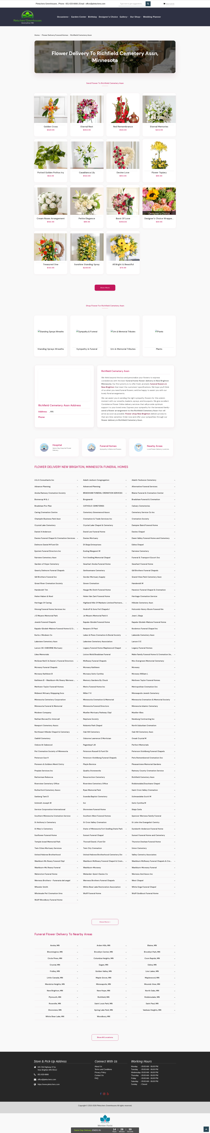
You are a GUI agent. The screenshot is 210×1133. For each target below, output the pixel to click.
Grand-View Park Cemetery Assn (147, 577)
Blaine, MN (152, 945)
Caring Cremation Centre (46, 512)
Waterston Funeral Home (46, 874)
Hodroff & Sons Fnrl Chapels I (96, 609)
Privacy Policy (100, 1072)
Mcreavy (136, 667)
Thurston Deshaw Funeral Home (146, 842)
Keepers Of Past (90, 628)
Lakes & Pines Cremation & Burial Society (102, 635)
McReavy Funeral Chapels (94, 661)
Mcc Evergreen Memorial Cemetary (148, 661)
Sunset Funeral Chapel (93, 835)
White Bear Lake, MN (55, 1016)
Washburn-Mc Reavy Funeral (47, 867)
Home (37, 35)
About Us (98, 1066)
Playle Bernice (89, 764)
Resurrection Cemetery (94, 777)
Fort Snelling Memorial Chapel (96, 557)
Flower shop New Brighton (137, 413)
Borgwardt (88, 499)
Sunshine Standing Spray (87, 264)
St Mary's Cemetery (44, 829)
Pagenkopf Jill (89, 745)
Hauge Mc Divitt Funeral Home (97, 590)
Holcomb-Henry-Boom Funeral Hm (147, 609)
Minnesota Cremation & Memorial (98, 699)
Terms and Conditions (103, 1069)
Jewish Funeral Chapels (45, 622)
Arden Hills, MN (103, 945)
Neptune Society (91, 719)
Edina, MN (152, 965)
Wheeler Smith (41, 887)
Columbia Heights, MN (104, 958)
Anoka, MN (55, 945)
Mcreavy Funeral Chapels (46, 667)
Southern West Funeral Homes (97, 816)
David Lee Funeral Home (94, 532)
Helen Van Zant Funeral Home (96, 596)
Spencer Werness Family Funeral (146, 816)
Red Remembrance (123, 126)
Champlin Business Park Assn (48, 519)
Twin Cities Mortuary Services (48, 848)
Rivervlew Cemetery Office (95, 783)
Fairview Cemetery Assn (45, 557)
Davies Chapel (138, 532)
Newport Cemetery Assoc (46, 725)
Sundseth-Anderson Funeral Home (147, 829)
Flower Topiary (159, 172)
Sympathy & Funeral (86, 349)
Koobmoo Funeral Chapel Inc (145, 628)
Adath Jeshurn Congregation (96, 480)
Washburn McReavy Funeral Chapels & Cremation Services (153, 861)
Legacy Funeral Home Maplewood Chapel (102, 648)
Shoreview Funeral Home (94, 809)
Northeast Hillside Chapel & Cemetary (52, 732)
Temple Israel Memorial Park (47, 842)
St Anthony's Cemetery (45, 822)
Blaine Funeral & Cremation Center (148, 493)
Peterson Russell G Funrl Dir (95, 751)
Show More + (105, 922)
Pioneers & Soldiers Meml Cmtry (49, 764)
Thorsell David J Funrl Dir (94, 842)
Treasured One (50, 264)
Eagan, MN (103, 965)
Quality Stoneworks (92, 771)
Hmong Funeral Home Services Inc (50, 609)
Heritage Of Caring (43, 603)
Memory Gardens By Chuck (95, 680)
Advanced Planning (91, 486)
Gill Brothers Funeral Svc (46, 577)
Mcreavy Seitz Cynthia (93, 674)
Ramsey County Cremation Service (148, 771)
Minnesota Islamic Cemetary (145, 706)
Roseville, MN (55, 1003)
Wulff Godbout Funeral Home (145, 893)
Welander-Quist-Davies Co (95, 874)
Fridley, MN (55, 971)
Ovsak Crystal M (139, 738)
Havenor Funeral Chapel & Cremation (149, 590)
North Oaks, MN (152, 990)
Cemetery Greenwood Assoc (96, 512)
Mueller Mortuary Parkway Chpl (97, 712)
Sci (84, 803)
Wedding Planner (152, 17)
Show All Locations (105, 1037)
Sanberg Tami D (42, 796)
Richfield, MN (103, 997)
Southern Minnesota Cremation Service (52, 816)
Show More (105, 288)
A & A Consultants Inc (44, 480)
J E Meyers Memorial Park (46, 616)
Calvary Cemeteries (141, 506)
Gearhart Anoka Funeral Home (97, 564)
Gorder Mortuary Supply (94, 577)
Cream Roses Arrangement (51, 218)
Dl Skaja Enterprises (92, 544)
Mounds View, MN (152, 984)
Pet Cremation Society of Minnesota (51, 751)
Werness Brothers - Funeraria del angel (52, 880)
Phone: (41, 417)
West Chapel (137, 880)
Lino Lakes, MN (152, 971)
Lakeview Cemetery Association (97, 641)
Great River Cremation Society (49, 583)
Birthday (92, 17)
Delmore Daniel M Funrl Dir (47, 544)
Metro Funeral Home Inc (94, 687)
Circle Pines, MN (55, 958)
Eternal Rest (87, 126)
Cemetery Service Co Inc (143, 512)
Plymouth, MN (55, 997)
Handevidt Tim (41, 590)
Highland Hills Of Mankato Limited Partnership (104, 603)
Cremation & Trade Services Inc (97, 519)
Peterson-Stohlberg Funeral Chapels (100, 758)
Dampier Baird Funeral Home (145, 525)
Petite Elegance (87, 218)
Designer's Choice (108, 17)
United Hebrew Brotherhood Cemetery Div (102, 854)
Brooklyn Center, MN (103, 952)
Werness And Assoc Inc (142, 874)
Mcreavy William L (140, 674)
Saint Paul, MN (152, 1003)
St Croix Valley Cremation (94, 822)
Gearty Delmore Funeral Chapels (49, 570)
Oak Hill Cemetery (91, 732)
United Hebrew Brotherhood (48, 854)
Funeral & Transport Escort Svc (146, 557)
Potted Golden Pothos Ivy (50, 172)
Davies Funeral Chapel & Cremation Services (55, 538)
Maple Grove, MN (103, 978)
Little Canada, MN (55, 978)
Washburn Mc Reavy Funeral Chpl (50, 861)
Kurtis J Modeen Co (43, 635)
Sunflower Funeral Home (46, 835)
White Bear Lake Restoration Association (102, 887)
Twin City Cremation (92, 848)
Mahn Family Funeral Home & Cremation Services (153, 654)
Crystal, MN (55, 965)
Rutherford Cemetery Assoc (47, 790)
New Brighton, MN (55, 990)
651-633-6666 (72, 4)
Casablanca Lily (87, 172)
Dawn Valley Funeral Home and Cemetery (151, 538)
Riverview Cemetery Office (47, 783)
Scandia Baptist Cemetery (95, 796)
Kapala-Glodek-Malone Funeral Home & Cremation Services (56, 628)
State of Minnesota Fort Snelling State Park (102, 829)
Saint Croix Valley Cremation (145, 790)
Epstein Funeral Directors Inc (48, 551)
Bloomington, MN (55, 952)
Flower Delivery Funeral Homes (55, 35)
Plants (159, 349)
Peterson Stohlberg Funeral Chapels (148, 751)
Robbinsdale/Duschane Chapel (146, 783)
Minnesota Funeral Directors (96, 706)
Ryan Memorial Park (92, 790)
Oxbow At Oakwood (43, 745)
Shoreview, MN (54, 1010)
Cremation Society (140, 519)
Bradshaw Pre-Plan (43, 506)
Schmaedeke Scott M (141, 796)
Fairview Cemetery (140, 551)
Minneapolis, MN (103, 984)
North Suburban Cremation (144, 725)
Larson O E (136, 641)
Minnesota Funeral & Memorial (48, 706)
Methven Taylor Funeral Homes (146, 680)
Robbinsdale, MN (152, 997)
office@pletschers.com (95, 4)
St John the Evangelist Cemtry (145, 822)
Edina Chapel (138, 544)
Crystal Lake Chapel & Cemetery (98, 525)
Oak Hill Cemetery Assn (142, 732)
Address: (42, 411)
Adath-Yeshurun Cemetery (144, 480)
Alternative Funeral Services (144, 486)
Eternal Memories (159, 126)
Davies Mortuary (90, 538)
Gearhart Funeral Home (142, 564)
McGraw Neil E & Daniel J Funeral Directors (54, 661)
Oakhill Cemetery (42, 738)
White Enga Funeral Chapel (144, 887)
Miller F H (87, 693)
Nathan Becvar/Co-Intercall (47, 719)
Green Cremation (91, 583)
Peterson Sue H (42, 758)
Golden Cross (51, 126)
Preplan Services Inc (44, 771)
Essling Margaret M (91, 551)
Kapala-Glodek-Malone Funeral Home (149, 622)
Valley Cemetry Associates (144, 854)
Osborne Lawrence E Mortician (97, 738)
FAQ (96, 1078)
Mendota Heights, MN (55, 984)
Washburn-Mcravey (92, 867)
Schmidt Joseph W (43, 803)
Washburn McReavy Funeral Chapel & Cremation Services (105, 861)
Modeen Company (43, 712)
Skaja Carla (137, 809)
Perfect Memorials (140, 745)
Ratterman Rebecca (44, 777)
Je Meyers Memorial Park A (95, 616)
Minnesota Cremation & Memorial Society (151, 699)
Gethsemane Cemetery (94, 570)
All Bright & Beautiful (123, 264)
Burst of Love (123, 218)
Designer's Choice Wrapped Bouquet (159, 218)
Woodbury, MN (103, 1016)
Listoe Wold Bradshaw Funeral (96, 654)
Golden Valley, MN (103, 971)
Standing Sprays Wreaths (51, 349)
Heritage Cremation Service (144, 596)
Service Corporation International (50, 809)
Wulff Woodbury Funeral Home (48, 900)
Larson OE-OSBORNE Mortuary (48, 648)
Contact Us (99, 1075)
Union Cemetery (139, 848)
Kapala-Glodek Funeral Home (96, 622)
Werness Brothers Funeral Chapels (99, 880)
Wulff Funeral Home (92, 893)
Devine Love (123, 172)
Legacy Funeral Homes (142, 648)
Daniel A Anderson (43, 532)
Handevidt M (137, 583)
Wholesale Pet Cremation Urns (48, 893)
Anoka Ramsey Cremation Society (50, 493)
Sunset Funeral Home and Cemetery (148, 835)
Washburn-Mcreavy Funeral (144, 867)
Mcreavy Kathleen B (44, 674)
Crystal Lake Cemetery (45, 525)
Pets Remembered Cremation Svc (147, 758)
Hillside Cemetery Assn (142, 603)
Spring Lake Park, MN (103, 1010)
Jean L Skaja (137, 616)
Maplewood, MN (152, 978)
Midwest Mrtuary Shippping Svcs (49, 693)
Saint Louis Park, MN (104, 1003)
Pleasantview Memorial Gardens (146, 764)
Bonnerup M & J (42, 499)
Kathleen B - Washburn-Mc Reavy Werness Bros (56, 680)
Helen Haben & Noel (44, 596)
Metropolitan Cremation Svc (145, 687)
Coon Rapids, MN (152, 958)
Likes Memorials (42, 654)
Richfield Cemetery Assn (143, 777)
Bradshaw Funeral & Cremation (146, 499)
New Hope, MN (103, 990)
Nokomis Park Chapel (92, 725)
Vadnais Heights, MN (152, 1010)
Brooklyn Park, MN (152, 952)
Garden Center (78, 17)
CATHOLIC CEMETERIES (93, 506)
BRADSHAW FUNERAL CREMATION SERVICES (102, 493)
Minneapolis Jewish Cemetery (145, 693)
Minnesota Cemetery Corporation (50, 699)
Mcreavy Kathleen (91, 667)
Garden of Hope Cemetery (47, 564)
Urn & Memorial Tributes (123, 349)
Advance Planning (42, 486)
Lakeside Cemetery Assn (143, 635)
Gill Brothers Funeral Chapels (145, 570)
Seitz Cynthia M (139, 803)
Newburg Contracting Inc (143, 719)
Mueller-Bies (137, 712)
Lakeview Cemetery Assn (46, 641)
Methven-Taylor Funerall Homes (49, 687)
